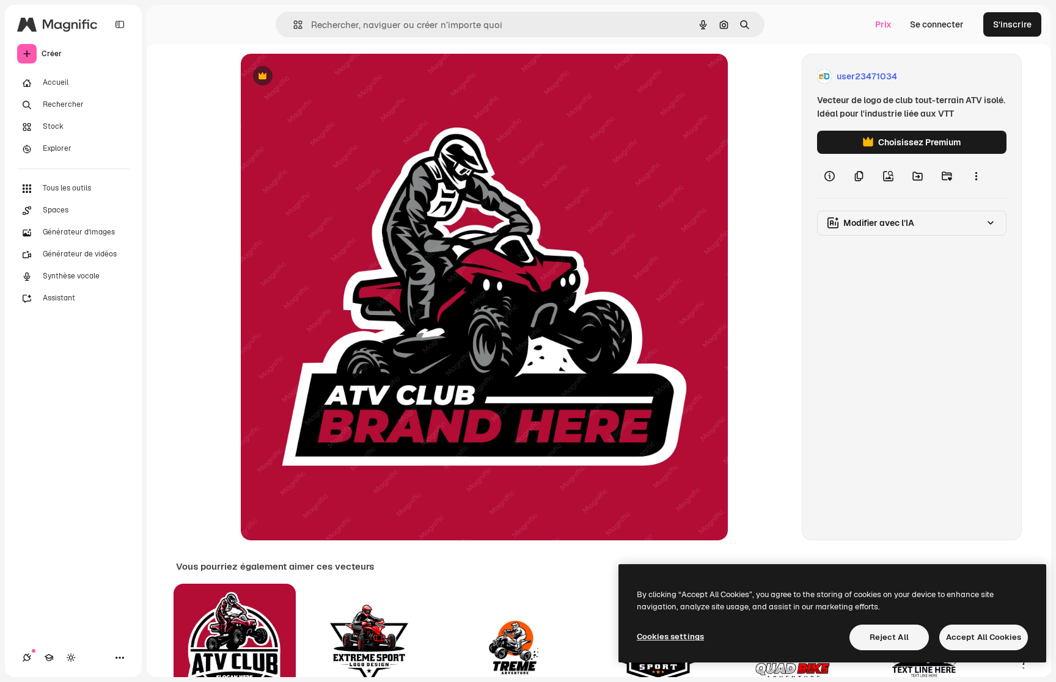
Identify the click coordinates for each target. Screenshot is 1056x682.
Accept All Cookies (983, 637)
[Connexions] (27, 657)
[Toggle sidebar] (120, 24)
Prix (883, 24)
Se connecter (937, 24)
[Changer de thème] (71, 657)
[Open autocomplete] (293, 24)
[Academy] (49, 657)
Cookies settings (670, 636)
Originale (321, 76)
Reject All (889, 637)
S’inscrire (1012, 24)
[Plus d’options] (976, 176)
